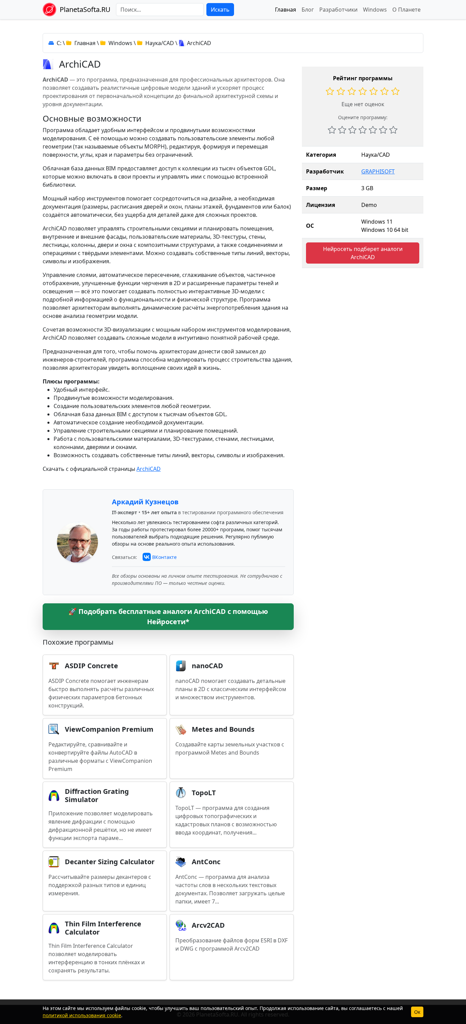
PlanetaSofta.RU (85, 9)
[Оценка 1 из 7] (332, 130)
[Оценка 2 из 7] (342, 130)
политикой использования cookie (82, 1015)
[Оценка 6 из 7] (383, 130)
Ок (417, 1012)
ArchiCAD (148, 469)
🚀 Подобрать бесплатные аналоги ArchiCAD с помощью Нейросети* (168, 616)
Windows (375, 9)
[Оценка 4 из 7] (363, 130)
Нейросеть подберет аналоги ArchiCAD (363, 253)
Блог (308, 9)
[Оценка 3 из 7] (352, 130)
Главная (285, 9)
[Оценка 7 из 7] (393, 130)
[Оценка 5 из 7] (373, 130)
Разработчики (338, 9)
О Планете (406, 9)
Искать (220, 9)
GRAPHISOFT (378, 171)
